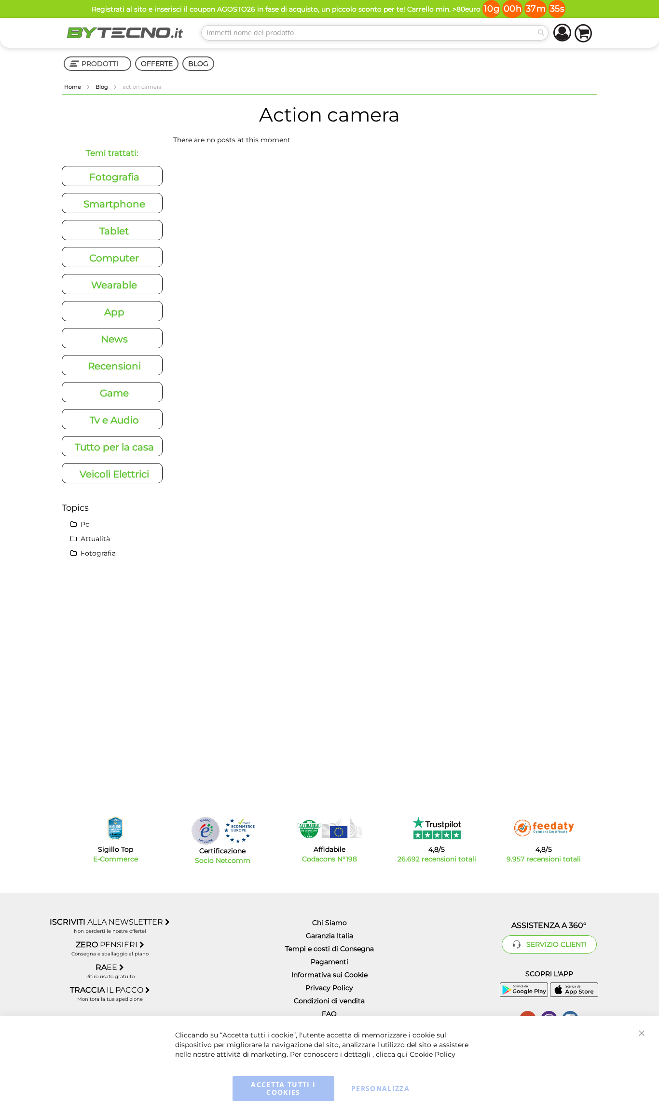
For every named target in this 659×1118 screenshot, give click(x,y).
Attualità (94, 538)
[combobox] (375, 33)
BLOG (198, 63)
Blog (103, 86)
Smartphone (114, 204)
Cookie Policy (432, 1054)
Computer (114, 258)
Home (73, 86)
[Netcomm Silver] (205, 831)
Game (114, 393)
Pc (84, 524)
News (114, 339)
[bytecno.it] (125, 32)
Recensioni (114, 366)
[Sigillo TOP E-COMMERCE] (115, 828)
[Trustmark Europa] (239, 831)
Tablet (114, 231)
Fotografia (114, 177)
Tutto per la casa (114, 447)
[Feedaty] (544, 828)
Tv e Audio (114, 420)
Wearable (114, 285)
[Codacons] (329, 828)
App (114, 312)
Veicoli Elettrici (114, 474)
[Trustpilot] (437, 828)
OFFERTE (157, 63)
